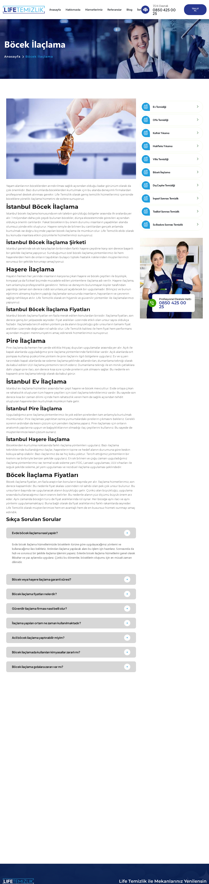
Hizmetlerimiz (94, 9)
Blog (129, 9)
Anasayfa (55, 9)
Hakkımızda (73, 9)
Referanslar (114, 9)
